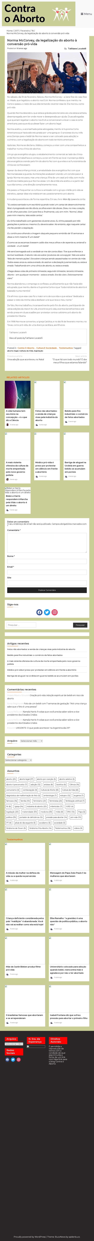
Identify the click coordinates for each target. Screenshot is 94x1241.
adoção (35, 784)
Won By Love (69, 199)
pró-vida (76, 817)
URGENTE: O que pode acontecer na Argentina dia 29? (43, 728)
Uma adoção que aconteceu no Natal (25, 358)
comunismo (12, 790)
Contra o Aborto (26, 348)
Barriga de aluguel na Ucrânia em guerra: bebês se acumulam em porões (42, 676)
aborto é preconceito (16, 784)
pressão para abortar (56, 817)
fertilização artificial (75, 801)
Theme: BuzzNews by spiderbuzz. (63, 1237)
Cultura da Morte (50, 790)
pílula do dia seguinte (25, 823)
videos (78, 828)
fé (8, 806)
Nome (11, 556)
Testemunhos (66, 348)
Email (10, 567)
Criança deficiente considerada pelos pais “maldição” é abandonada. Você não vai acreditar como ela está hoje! (25, 921)
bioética (61, 784)
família (25, 801)
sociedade (59, 823)
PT (8, 823)
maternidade (29, 812)
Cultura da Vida (26, 351)
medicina (46, 812)
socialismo (44, 823)
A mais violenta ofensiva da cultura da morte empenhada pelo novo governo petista (17, 468)
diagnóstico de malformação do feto (23, 795)
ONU (71, 812)
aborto (11, 779)
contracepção (30, 790)
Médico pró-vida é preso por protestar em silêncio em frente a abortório (41, 670)
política (11, 817)
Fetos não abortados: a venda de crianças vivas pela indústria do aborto (41, 649)
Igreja (19, 806)
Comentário (14, 530)
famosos (11, 801)
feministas (56, 801)
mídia (59, 812)
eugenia (78, 795)
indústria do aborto (37, 806)
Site (9, 578)
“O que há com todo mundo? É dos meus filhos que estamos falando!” (69, 359)
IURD (69, 806)
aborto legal (12, 351)
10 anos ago (22, 48)
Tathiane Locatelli (77, 48)
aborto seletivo (67, 779)
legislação (38, 351)
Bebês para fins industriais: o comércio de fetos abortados (76, 414)
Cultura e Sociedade (46, 348)
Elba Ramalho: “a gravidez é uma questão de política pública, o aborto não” (68, 921)
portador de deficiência (31, 817)
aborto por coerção (46, 779)
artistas (48, 784)
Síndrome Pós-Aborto (40, 828)
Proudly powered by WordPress (30, 1237)
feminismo (39, 801)
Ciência (74, 784)
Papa (81, 812)
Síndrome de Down (16, 828)
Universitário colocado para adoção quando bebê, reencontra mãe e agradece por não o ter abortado (68, 970)
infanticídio (56, 806)
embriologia (50, 795)
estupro (65, 795)
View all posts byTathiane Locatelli (25, 338)
